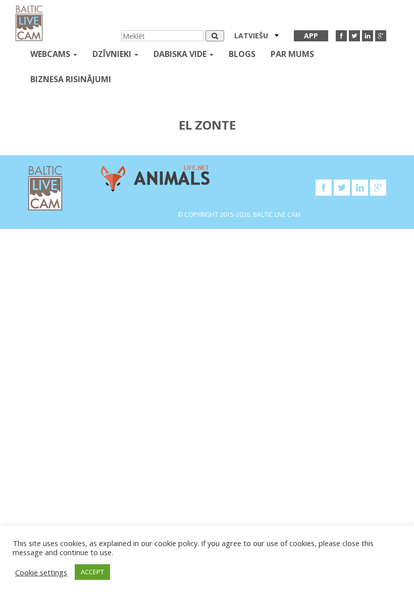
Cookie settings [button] (41, 572)
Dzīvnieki (112, 54)
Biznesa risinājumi (70, 79)
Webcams (51, 54)
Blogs (242, 54)
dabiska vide (181, 54)
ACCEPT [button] (92, 571)
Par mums (292, 54)
